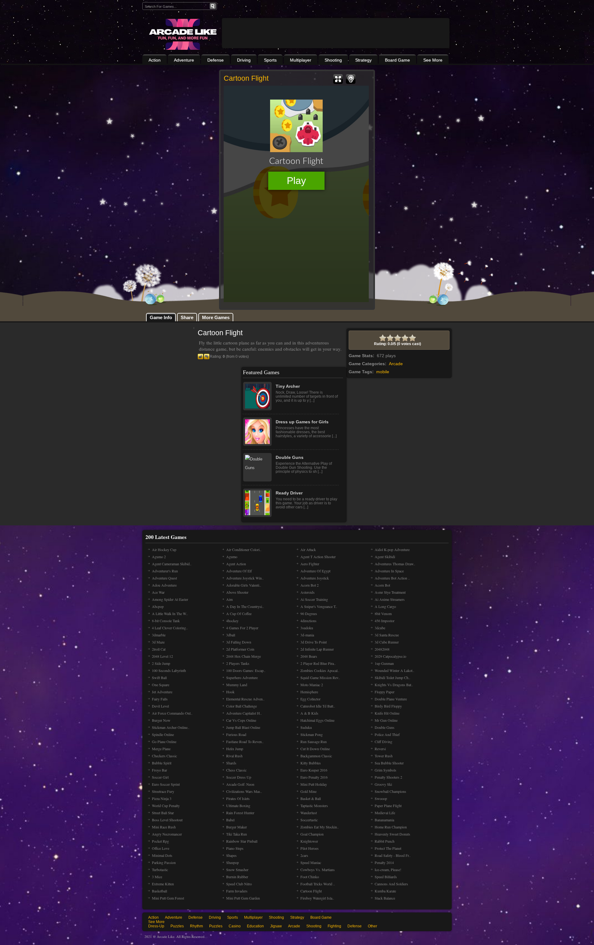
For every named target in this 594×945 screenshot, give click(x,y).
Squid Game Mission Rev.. (320, 677)
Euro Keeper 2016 (313, 770)
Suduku (306, 727)
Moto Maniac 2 (311, 684)
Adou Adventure (164, 585)
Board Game (397, 60)
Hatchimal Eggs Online (317, 720)
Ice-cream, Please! (388, 869)
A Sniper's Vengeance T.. (318, 606)
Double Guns (384, 727)
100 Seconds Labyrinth (169, 670)
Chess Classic (236, 770)
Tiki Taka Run (236, 834)
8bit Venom (383, 613)
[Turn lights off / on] (350, 79)
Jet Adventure (162, 691)
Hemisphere (309, 691)
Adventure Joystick (314, 577)
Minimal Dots (162, 855)
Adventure (184, 60)
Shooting (333, 60)
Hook (230, 691)
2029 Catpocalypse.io (390, 656)
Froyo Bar (159, 770)
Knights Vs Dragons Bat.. (394, 684)
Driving (244, 60)
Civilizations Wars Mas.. (244, 791)
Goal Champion (312, 834)
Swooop (381, 798)
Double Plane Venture (391, 698)
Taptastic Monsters (314, 805)
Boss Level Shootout (167, 819)
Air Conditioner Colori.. (243, 549)
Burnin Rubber (237, 876)
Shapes (231, 855)
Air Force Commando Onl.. (172, 713)
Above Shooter (237, 592)
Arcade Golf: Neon (240, 784)
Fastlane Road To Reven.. (245, 741)
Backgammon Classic (316, 755)
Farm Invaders (237, 890)
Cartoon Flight (311, 890)
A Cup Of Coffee (239, 613)
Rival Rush (234, 755)
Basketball (159, 890)
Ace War (158, 592)
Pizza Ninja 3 (161, 798)
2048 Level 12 (162, 656)
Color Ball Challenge (241, 705)
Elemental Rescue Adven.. (245, 698)
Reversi (380, 748)
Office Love (160, 848)
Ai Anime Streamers (390, 599)
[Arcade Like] (182, 34)
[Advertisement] (335, 50)
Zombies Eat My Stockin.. (319, 826)
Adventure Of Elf (239, 570)
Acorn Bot (382, 585)
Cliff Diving (383, 741)
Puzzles (177, 926)
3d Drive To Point (313, 641)
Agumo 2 (159, 556)
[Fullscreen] (338, 79)
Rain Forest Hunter (240, 812)
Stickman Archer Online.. (170, 727)
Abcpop (158, 606)
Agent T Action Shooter (318, 556)
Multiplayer (300, 60)
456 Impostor (384, 620)
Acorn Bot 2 (309, 585)
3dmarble (159, 634)
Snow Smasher (237, 869)
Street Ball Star (163, 812)
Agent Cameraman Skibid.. (172, 563)
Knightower (309, 841)
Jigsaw (276, 926)
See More (432, 60)
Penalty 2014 (384, 862)
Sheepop (232, 862)
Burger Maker (236, 826)
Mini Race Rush (164, 826)
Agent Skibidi (385, 556)
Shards (231, 762)
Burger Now (161, 720)
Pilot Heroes (309, 848)
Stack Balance (385, 898)
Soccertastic (309, 819)
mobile (382, 371)
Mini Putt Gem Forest (168, 898)
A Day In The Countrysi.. (245, 606)
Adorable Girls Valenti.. (243, 585)
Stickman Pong (311, 734)
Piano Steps (234, 848)
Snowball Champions (390, 791)
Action (154, 60)
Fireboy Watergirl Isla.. (317, 898)
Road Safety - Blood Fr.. (393, 855)
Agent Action (236, 563)
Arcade (396, 363)
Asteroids (307, 592)
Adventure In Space (389, 570)
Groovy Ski (383, 784)
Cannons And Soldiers (391, 883)
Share (187, 317)
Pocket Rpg (160, 841)
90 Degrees (308, 613)
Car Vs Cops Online (241, 720)
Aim (229, 599)
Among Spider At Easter (170, 599)
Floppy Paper (384, 691)
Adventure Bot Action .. (392, 577)
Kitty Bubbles (310, 762)
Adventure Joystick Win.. (245, 577)
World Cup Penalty (166, 805)
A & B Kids (309, 713)
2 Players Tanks (237, 663)
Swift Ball (159, 677)
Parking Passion (164, 862)
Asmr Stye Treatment (390, 592)
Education (255, 926)
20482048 (382, 649)
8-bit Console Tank (166, 620)
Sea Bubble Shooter (389, 762)
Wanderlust (308, 812)
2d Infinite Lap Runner (317, 649)
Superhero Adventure (242, 677)
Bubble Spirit (161, 762)
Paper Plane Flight (388, 805)
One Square (160, 684)
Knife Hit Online (387, 713)
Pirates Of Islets (238, 798)
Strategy (363, 60)
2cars (304, 855)
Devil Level (160, 705)
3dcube (380, 627)
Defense (215, 60)
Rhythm (196, 926)
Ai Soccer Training (314, 599)
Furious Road (236, 734)
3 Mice (157, 876)
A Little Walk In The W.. (170, 613)
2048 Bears (308, 656)
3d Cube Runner (387, 641)
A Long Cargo (385, 606)
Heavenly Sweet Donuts (392, 834)
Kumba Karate (385, 890)
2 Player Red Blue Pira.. (318, 663)
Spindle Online (163, 734)
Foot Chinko (309, 876)
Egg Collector (310, 698)
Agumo (231, 556)
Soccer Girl (160, 777)
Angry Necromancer (167, 834)
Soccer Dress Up (238, 777)
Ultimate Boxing (238, 805)
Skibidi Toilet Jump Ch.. (392, 677)
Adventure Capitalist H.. (244, 713)
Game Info (161, 317)
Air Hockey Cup (164, 549)
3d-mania (307, 634)
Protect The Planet (388, 848)
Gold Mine (308, 791)
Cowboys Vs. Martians (317, 869)
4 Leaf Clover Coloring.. (170, 627)
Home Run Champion (391, 826)
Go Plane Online (164, 741)
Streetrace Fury (163, 791)
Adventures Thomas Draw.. (395, 563)
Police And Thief (387, 734)
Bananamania (384, 819)
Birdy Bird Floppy (388, 705)
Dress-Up (156, 926)
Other (372, 926)
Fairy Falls (160, 698)
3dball (230, 634)
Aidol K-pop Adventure (392, 549)
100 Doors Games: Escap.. (245, 670)
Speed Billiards (386, 876)
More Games (216, 317)
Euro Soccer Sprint (166, 784)
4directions (308, 620)
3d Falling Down (238, 641)
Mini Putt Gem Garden (243, 898)
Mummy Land (236, 684)
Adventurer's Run (165, 570)
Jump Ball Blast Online (243, 727)
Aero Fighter (309, 563)
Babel (230, 819)
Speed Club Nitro (239, 883)
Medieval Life (385, 812)
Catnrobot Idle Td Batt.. (317, 705)
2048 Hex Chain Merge (243, 656)
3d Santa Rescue (387, 634)
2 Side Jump (161, 663)
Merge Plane (161, 748)
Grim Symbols (385, 770)
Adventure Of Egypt (315, 570)
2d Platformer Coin (240, 649)
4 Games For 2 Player (242, 627)
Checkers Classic (164, 755)
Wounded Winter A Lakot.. (394, 670)
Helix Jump (234, 748)
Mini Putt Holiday (313, 784)
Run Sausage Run (313, 741)
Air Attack (308, 549)
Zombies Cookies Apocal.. (319, 670)
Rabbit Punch (384, 841)
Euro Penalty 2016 (314, 777)
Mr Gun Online (386, 720)
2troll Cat (159, 649)
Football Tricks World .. (317, 883)
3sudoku (306, 627)
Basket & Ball (310, 798)
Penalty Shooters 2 (388, 777)
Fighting (334, 926)
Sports (270, 60)
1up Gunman (384, 663)
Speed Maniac (310, 862)
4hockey (232, 620)
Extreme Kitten (163, 883)
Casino (235, 926)
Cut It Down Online (315, 748)
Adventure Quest (164, 577)
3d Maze (158, 641)
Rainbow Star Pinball (241, 841)
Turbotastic (160, 869)
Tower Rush (384, 755)
